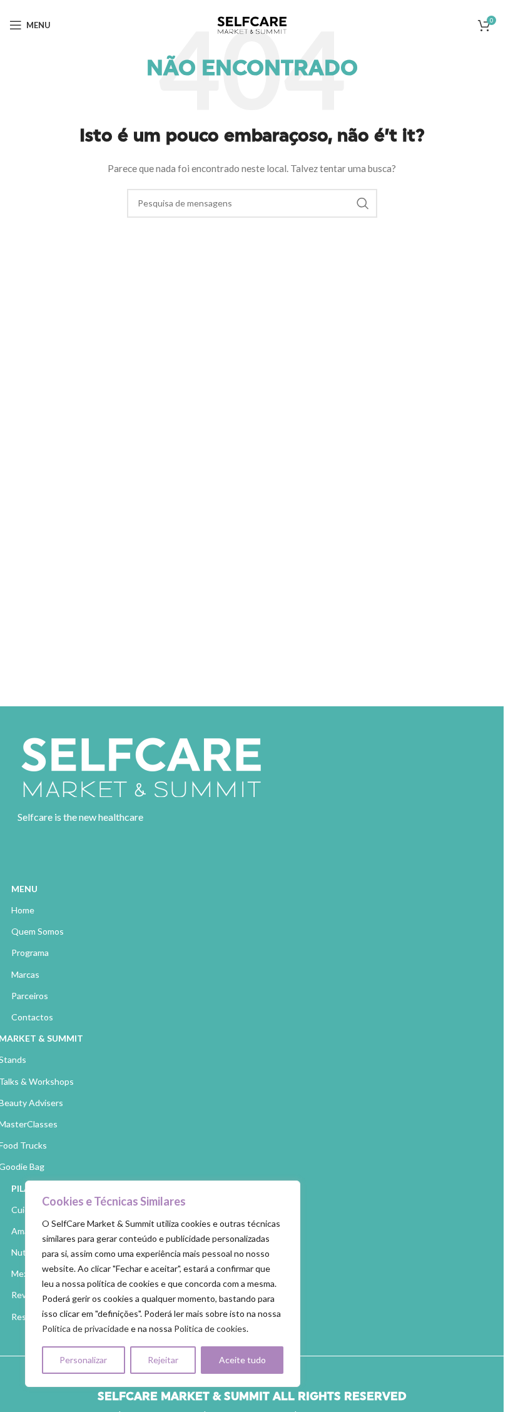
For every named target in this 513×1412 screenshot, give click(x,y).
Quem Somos (37, 931)
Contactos (32, 1017)
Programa (30, 952)
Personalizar (83, 1359)
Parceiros (29, 995)
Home (22, 910)
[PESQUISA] (362, 203)
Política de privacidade (85, 1328)
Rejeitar (163, 1359)
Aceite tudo (242, 1359)
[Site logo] (252, 24)
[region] (162, 1284)
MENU (24, 888)
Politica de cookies (210, 1328)
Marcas (25, 974)
